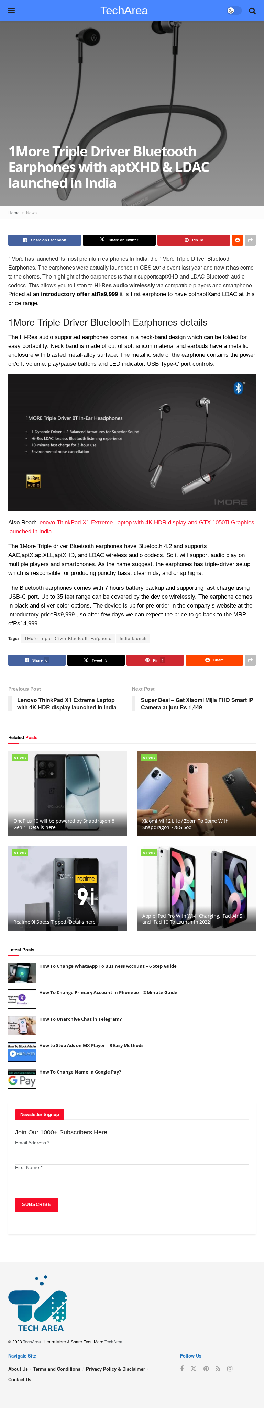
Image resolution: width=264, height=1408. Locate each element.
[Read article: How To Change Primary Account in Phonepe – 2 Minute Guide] (22, 999)
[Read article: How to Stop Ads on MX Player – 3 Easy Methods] (22, 1052)
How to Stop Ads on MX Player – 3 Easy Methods (91, 1045)
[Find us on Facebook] (182, 1369)
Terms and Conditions (56, 1368)
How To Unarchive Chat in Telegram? (80, 1019)
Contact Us (19, 1379)
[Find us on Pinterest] (206, 1369)
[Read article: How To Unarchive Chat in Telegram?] (22, 1025)
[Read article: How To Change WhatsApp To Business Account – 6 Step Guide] (22, 973)
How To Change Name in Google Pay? (80, 1072)
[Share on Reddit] (237, 240)
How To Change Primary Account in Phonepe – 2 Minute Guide (108, 992)
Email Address (32, 1142)
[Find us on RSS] (218, 1369)
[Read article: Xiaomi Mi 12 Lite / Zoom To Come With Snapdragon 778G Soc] (196, 793)
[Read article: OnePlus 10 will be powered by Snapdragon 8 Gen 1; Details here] (67, 793)
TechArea (124, 10)
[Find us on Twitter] (193, 1369)
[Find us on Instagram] (229, 1369)
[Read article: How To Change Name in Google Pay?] (22, 1078)
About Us (18, 1368)
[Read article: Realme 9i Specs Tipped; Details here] (67, 888)
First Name (28, 1167)
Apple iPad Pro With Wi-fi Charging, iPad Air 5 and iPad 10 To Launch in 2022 (192, 918)
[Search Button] (252, 10)
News (31, 212)
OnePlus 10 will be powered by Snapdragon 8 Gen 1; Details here (63, 824)
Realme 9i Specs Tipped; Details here (54, 922)
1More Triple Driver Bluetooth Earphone (68, 638)
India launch (133, 638)
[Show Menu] (11, 10)
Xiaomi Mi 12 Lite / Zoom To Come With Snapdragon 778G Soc (185, 824)
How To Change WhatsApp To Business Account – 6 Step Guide (108, 966)
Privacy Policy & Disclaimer (115, 1368)
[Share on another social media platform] (250, 240)
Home (14, 212)
